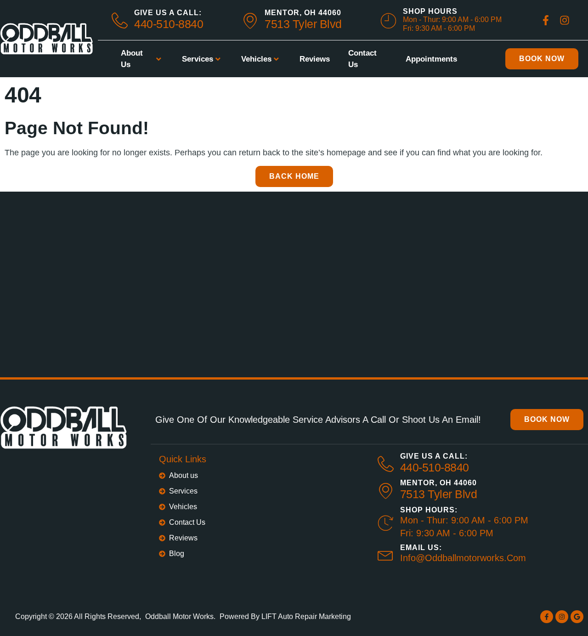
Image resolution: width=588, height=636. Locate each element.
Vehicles (256, 59)
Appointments (431, 59)
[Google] (577, 616)
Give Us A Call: (168, 13)
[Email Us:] (386, 554)
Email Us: (421, 547)
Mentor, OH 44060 (303, 13)
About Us (132, 59)
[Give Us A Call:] (386, 464)
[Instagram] (561, 616)
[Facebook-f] (546, 616)
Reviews (315, 59)
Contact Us (362, 59)
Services (197, 59)
